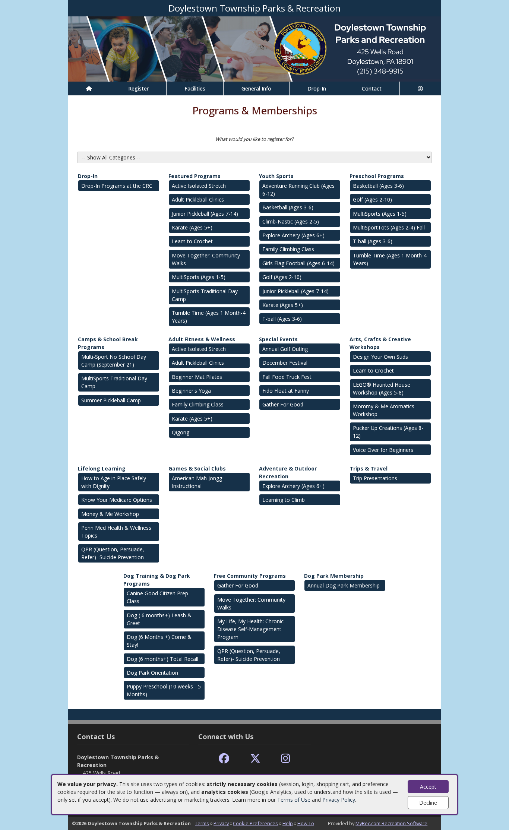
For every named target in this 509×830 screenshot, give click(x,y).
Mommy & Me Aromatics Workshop (383, 410)
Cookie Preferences (255, 823)
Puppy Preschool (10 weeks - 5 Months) (164, 690)
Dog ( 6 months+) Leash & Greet (159, 619)
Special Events (278, 339)
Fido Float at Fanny (285, 390)
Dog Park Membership (334, 575)
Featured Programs (194, 176)
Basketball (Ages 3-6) (287, 207)
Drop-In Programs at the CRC (116, 185)
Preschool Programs (377, 176)
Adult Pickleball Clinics (198, 199)
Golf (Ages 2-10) (281, 277)
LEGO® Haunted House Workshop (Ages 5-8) (381, 388)
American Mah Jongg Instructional (197, 482)
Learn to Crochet (192, 241)
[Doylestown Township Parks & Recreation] (254, 48)
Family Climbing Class (288, 249)
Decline (428, 802)
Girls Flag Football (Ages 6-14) (298, 263)
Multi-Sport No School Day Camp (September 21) (113, 360)
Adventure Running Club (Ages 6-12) (298, 189)
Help (287, 823)
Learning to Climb (283, 499)
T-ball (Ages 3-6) (282, 318)
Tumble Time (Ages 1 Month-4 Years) (209, 316)
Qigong (180, 432)
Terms (202, 823)
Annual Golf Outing (285, 348)
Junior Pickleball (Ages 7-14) (205, 213)
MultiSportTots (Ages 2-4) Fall (389, 227)
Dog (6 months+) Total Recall (162, 658)
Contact (372, 88)
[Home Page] (89, 88)
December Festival (284, 362)
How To (305, 823)
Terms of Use (293, 799)
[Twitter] (255, 758)
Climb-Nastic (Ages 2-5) (290, 221)
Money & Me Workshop (110, 513)
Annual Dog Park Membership (343, 585)
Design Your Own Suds (380, 356)
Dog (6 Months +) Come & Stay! (159, 640)
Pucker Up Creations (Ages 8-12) (388, 431)
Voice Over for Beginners (383, 449)
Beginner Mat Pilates (197, 376)
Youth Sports (276, 176)
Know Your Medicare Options (116, 499)
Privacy (221, 823)
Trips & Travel (369, 468)
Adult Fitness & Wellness (201, 339)
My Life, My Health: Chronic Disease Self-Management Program (250, 629)
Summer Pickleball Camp (111, 400)
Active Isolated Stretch (199, 185)
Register (138, 88)
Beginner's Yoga (191, 390)
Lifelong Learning (102, 468)
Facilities (194, 88)
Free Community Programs (250, 575)
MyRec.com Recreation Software (391, 823)
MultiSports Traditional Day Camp (205, 295)
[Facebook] (224, 758)
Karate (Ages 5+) (192, 227)
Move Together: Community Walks (206, 259)
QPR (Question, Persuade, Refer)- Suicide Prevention (112, 553)
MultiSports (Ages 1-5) (198, 277)
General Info (256, 88)
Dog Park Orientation (152, 672)
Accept (428, 786)
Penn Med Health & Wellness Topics (116, 531)
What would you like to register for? (254, 139)
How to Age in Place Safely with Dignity (113, 482)
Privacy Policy (338, 799)
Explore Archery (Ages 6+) (293, 235)
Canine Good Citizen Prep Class (157, 597)
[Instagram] (285, 758)
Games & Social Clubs (197, 468)
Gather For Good (282, 404)
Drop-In (316, 88)
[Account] (420, 88)
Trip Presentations (375, 478)
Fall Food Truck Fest (287, 376)
